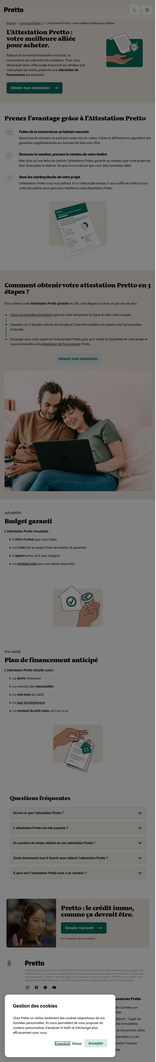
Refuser (77, 1043)
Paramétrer (62, 1043)
